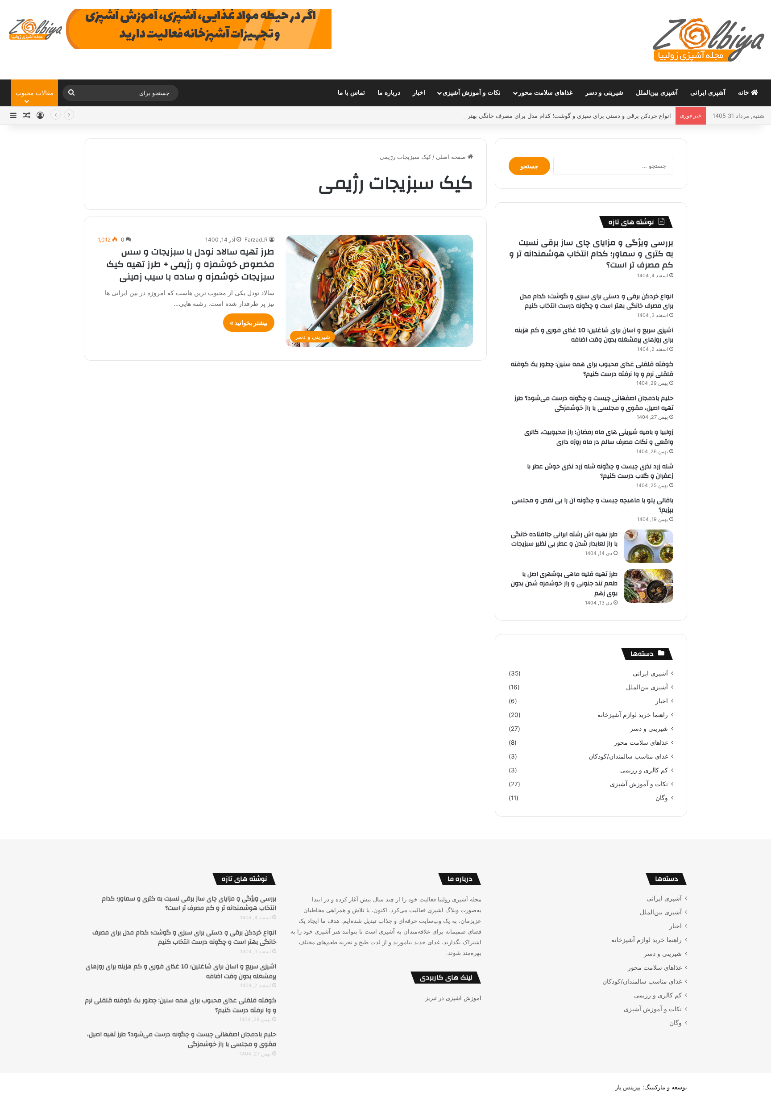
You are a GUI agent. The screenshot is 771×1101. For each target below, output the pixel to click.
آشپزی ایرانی (707, 92)
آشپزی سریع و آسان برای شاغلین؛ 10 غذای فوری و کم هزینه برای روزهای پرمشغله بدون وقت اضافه (594, 335)
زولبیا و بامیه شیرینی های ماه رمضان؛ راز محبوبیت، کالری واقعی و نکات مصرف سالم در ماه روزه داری (598, 437)
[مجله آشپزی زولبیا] (708, 40)
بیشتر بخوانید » (249, 322)
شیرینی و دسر (604, 92)
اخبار (419, 92)
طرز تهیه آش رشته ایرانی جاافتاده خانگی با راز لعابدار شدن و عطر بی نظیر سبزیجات (564, 539)
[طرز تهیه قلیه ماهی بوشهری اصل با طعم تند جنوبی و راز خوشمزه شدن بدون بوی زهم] (648, 586)
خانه (744, 92)
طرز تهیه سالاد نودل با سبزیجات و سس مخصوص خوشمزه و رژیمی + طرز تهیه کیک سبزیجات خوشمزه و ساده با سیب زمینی (190, 264)
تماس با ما (351, 92)
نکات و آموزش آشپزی (472, 92)
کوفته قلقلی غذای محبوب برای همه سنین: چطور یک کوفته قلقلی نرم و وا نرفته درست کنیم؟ (592, 369)
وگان (661, 797)
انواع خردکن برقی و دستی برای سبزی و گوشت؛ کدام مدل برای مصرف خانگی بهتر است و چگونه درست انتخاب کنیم (528, 115)
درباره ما (388, 92)
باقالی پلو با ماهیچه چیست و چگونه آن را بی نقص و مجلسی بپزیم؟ (592, 505)
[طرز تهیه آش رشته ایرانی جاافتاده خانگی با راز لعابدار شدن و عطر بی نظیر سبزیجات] (648, 546)
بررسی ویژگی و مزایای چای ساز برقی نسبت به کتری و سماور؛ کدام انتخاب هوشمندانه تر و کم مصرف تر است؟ (591, 253)
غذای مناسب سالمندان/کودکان (628, 756)
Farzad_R (256, 239)
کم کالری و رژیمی (644, 770)
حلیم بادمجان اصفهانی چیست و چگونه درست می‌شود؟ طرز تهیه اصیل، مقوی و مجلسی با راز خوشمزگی (593, 403)
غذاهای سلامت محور (545, 92)
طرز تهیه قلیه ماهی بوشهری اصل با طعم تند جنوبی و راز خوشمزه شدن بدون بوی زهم (564, 583)
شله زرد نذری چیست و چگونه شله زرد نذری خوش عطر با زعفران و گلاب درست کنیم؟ (600, 471)
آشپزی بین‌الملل (657, 92)
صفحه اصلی (452, 156)
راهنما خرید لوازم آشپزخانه (632, 714)
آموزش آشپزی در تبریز (453, 997)
